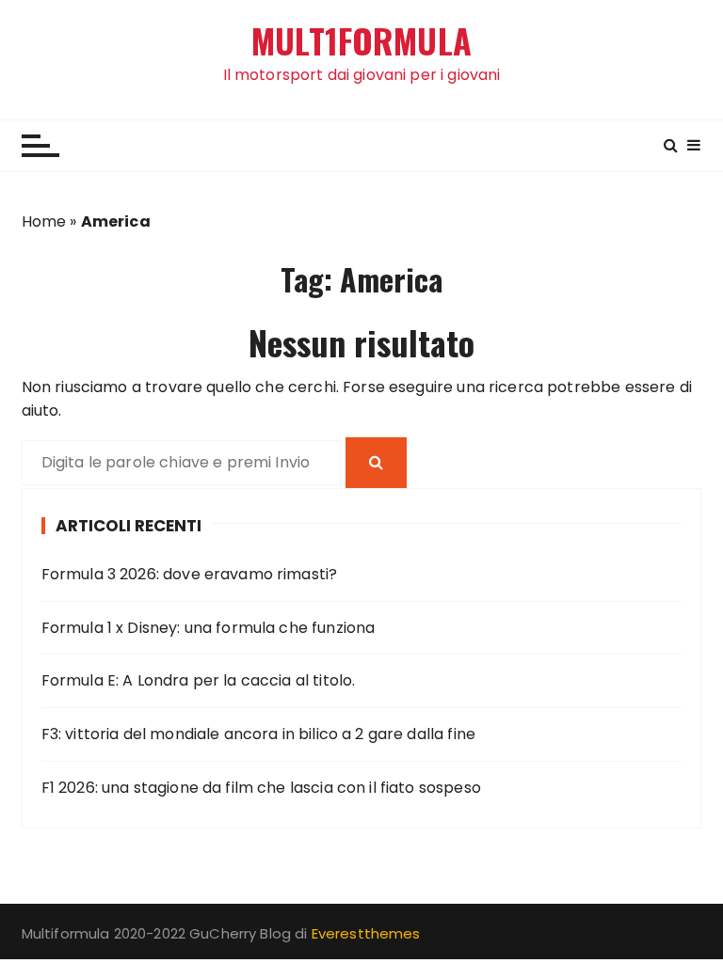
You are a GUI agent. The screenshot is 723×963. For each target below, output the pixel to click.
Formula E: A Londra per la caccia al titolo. (198, 680)
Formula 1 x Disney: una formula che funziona (208, 628)
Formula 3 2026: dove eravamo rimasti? (189, 574)
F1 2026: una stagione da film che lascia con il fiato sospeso (261, 787)
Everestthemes (366, 933)
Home (44, 221)
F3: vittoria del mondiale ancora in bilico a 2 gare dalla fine (258, 734)
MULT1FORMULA (361, 41)
